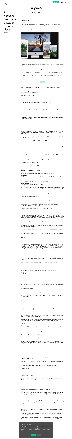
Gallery (8, 12)
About (7, 29)
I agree (33, 435)
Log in (5, 35)
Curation (9, 16)
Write (42, 82)
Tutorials (9, 26)
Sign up (5, 37)
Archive (38, 12)
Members (6, 32)
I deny (39, 435)
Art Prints (10, 19)
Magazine (9, 22)
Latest (33, 12)
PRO (22, 264)
